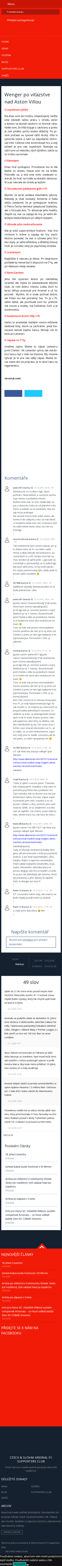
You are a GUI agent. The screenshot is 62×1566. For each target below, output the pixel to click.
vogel (15, 779)
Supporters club (13, 68)
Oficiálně (51, 966)
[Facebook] (13, 393)
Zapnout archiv (12, 1532)
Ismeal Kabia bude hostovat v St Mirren (28, 1166)
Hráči (5, 75)
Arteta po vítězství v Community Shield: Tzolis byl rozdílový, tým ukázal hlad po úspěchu (28, 1183)
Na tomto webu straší (17, 1551)
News (5, 48)
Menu (11, 4)
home (5, 41)
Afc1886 (17, 582)
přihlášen (28, 940)
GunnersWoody (20, 539)
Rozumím (19, 1564)
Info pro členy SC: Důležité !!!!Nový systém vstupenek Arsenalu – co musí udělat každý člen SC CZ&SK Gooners (30, 1215)
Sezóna (6, 55)
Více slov (8, 1135)
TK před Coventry (15, 1154)
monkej (16, 650)
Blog (5, 62)
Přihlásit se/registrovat (20, 20)
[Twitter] (33, 393)
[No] (27, 1564)
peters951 (18, 487)
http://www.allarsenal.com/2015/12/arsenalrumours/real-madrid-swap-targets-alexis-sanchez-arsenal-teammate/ (35, 763)
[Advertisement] (31, 432)
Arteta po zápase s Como (20, 1199)
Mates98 (17, 823)
